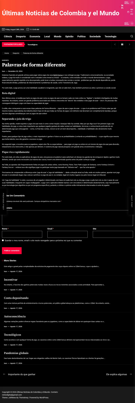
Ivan (3, 71)
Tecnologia (110, 36)
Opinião (69, 36)
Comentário (7, 208)
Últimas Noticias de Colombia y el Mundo (60, 13)
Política (81, 36)
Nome (5, 229)
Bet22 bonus (58, 75)
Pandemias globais (16, 353)
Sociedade (95, 36)
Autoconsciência (15, 316)
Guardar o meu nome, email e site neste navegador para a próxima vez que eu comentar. (43, 240)
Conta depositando (16, 298)
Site (94, 229)
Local (47, 36)
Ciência (8, 36)
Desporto (21, 36)
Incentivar (11, 279)
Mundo (57, 36)
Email (50, 229)
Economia (35, 36)
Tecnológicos (12, 335)
